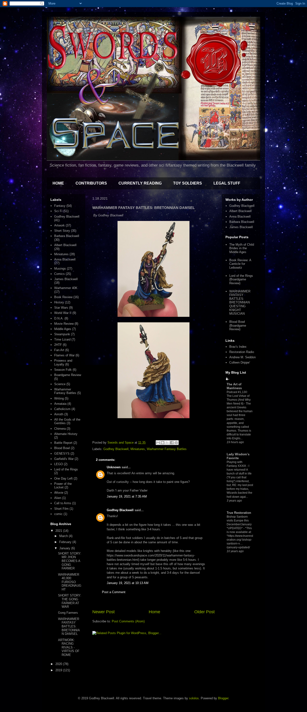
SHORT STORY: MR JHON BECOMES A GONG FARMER (69, 561)
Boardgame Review (67, 375)
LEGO (58, 464)
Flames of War (64, 355)
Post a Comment (113, 592)
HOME (58, 183)
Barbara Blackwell (66, 236)
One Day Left (63, 478)
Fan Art (59, 350)
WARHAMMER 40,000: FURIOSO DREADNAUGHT (69, 582)
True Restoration (239, 513)
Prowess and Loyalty (63, 362)
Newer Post (103, 611)
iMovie (58, 492)
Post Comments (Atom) (128, 621)
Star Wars (61, 307)
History (59, 302)
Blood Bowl (62, 448)
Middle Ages (62, 329)
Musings (60, 268)
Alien (57, 498)
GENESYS (62, 453)
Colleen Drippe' (239, 362)
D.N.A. (59, 318)
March (64, 536)
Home (154, 611)
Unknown (114, 467)
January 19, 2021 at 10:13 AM (127, 583)
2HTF (58, 345)
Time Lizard (62, 339)
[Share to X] (167, 442)
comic (58, 514)
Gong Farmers (68, 612)
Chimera (60, 428)
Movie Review (64, 323)
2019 (59, 670)
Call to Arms (62, 503)
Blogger (223, 698)
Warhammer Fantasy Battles (167, 449)
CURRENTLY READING (140, 183)
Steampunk (62, 334)
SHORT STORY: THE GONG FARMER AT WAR (69, 601)
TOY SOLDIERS (187, 183)
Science (59, 384)
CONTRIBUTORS (91, 183)
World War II (62, 313)
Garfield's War (64, 459)
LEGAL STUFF (226, 183)
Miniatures (137, 449)
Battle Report (63, 443)
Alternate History (65, 434)
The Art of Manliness (234, 386)
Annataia (60, 403)
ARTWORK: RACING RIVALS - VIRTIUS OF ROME (68, 647)
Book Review (63, 297)
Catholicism (62, 409)
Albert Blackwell (65, 245)
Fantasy (59, 206)
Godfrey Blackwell (116, 449)
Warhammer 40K (65, 288)
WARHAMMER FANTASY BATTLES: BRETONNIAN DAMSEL (69, 626)
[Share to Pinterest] (176, 442)
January (65, 548)
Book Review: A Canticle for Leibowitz (240, 263)
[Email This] (158, 442)
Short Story (62, 230)
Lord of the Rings (66, 469)
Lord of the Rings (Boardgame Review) (241, 279)
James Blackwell (66, 279)
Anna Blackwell (65, 259)
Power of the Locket (63, 485)
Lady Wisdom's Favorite (238, 456)
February (65, 542)
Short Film (61, 508)
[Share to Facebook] (171, 442)
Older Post (204, 611)
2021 (59, 531)
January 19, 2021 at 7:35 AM (127, 496)
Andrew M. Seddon (242, 357)
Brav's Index (238, 346)
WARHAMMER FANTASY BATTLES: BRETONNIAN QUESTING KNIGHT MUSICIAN (239, 302)
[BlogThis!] (162, 442)
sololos (194, 698)
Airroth (58, 414)
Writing (59, 398)
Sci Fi (58, 211)
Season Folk (63, 369)
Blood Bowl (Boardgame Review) (237, 325)
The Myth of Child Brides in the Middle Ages (241, 248)
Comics (59, 274)
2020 (59, 664)
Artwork (59, 225)
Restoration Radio (241, 352)
